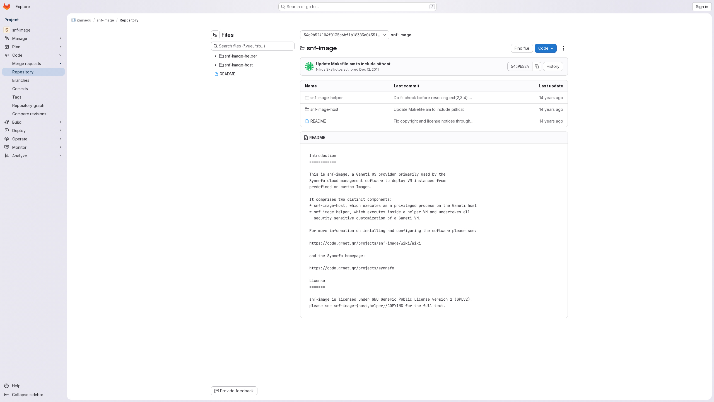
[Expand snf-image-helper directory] (215, 56)
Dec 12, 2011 (369, 69)
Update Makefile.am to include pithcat (353, 63)
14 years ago (551, 97)
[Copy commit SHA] (536, 66)
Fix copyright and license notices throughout (434, 121)
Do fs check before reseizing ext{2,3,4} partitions (434, 97)
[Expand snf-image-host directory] (215, 65)
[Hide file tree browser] (215, 34)
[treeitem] (253, 56)
